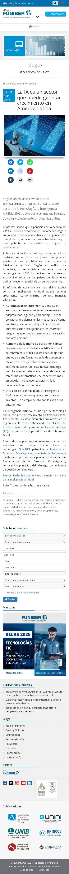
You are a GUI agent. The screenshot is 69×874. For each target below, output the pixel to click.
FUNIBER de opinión (24, 510)
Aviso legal (44, 869)
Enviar (11, 599)
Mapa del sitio (26, 869)
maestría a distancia (26, 514)
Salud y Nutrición (15, 730)
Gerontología (13, 757)
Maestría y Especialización (17, 3)
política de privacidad (28, 592)
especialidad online (14, 507)
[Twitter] (11, 783)
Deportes (11, 748)
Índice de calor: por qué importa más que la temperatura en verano (31, 709)
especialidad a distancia (47, 503)
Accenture (16, 203)
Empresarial (13, 734)
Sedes (36, 26)
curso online (31, 500)
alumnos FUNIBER (13, 500)
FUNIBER (24, 449)
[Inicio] (17, 13)
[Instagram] (17, 783)
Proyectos (11, 743)
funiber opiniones (46, 510)
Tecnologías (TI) (15, 739)
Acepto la (23, 592)
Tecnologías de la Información (19, 83)
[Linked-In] (29, 783)
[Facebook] (5, 783)
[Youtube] (23, 783)
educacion (46, 500)
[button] (62, 3)
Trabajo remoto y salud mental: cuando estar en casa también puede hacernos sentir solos (34, 693)
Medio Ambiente (15, 725)
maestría (8, 514)
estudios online (47, 507)
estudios (32, 507)
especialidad (24, 503)
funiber (7, 510)
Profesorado (13, 753)
